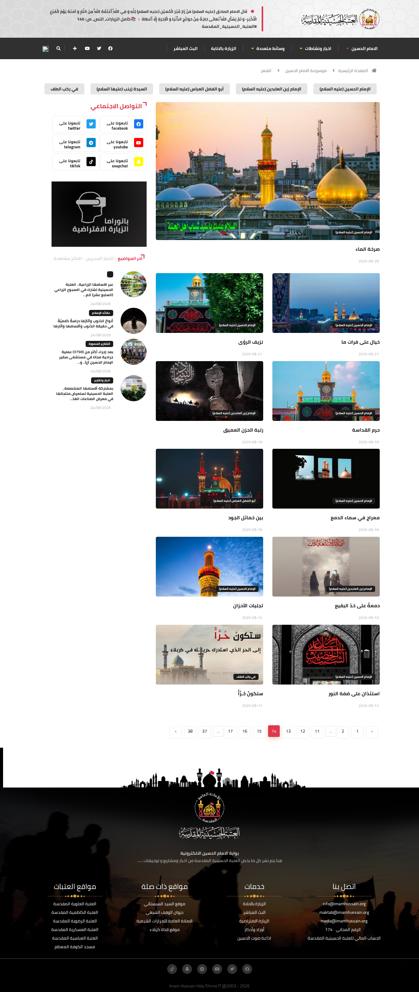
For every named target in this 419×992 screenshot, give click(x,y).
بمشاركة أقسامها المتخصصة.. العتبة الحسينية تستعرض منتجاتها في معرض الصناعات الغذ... (84, 393)
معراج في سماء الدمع (355, 517)
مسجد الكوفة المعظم (75, 947)
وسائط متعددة (270, 48)
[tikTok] (172, 969)
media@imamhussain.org (344, 921)
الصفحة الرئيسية (353, 70)
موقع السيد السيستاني (164, 904)
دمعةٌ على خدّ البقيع (357, 605)
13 (288, 731)
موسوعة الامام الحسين (306, 70)
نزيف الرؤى (250, 341)
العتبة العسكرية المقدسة (74, 929)
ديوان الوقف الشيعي (164, 912)
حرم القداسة (366, 429)
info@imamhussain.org (344, 904)
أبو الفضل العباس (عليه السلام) (234, 501)
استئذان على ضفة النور (354, 693)
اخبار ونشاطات (317, 48)
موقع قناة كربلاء (165, 929)
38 (190, 731)
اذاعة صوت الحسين (254, 938)
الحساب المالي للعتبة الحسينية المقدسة (344, 938)
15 (259, 731)
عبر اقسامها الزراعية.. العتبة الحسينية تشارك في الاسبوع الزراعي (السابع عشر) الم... (83, 289)
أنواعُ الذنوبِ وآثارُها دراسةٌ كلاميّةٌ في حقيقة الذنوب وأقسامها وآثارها (83, 323)
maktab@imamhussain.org (344, 912)
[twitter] (99, 48)
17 (230, 731)
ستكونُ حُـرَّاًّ (250, 693)
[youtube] (87, 48)
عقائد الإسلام (101, 313)
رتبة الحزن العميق (243, 429)
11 (317, 731)
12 (302, 731)
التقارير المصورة (99, 344)
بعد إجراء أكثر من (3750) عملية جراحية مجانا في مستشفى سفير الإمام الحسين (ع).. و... (86, 357)
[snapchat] (187, 969)
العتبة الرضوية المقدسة (75, 921)
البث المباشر (186, 48)
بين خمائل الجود (245, 517)
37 (204, 731)
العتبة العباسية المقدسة (75, 938)
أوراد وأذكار (254, 929)
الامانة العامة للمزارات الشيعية (164, 921)
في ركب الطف (246, 677)
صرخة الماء (368, 249)
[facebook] (110, 48)
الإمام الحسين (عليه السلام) (354, 232)
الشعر (266, 70)
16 (244, 731)
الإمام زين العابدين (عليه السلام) (234, 413)
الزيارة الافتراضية (254, 921)
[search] (58, 48)
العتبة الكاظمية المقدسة (75, 912)
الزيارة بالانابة (223, 48)
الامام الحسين (364, 48)
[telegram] (202, 969)
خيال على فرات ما (360, 341)
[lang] (45, 48)
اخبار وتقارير (102, 380)
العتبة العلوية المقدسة (74, 904)
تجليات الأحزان (248, 605)
